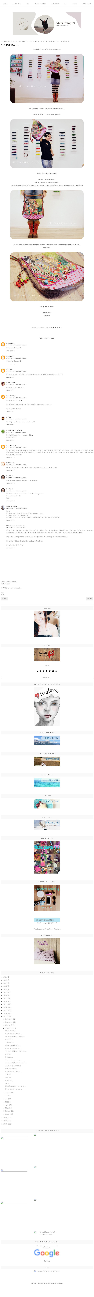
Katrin (9, 476)
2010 (5, 1124)
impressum (86, 3)
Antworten (10, 351)
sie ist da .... (9, 1057)
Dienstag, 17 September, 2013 (16, 508)
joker (37, 41)
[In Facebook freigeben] (55, 327)
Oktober (8, 1025)
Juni (6, 1099)
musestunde (11, 506)
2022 (5, 989)
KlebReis (10, 343)
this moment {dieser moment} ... (15, 1037)
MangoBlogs (58, 1283)
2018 (5, 1001)
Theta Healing (40, 3)
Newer (4, 598)
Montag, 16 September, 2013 (16, 345)
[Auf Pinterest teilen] (57, 327)
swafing (41, 185)
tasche (42, 41)
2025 (5, 980)
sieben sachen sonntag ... (13, 1034)
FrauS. (9, 369)
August (7, 1093)
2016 (5, 1007)
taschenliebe (50, 41)
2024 (5, 983)
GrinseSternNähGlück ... (13, 1045)
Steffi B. (10, 462)
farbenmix (21, 41)
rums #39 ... (9, 1039)
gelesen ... (8, 1083)
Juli (6, 1096)
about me (17, 3)
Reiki (27, 3)
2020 (5, 995)
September (9, 1028)
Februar (7, 1111)
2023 (5, 986)
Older (89, 598)
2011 (5, 1121)
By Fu (8, 417)
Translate (47, 1261)
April (7, 1105)
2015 (5, 1010)
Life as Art (11, 382)
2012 (5, 1118)
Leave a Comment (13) (40, 327)
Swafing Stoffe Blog (16, 525)
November (8, 1022)
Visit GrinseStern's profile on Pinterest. (47, 929)
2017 (5, 1004)
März (7, 1108)
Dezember (8, 1019)
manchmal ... (9, 1077)
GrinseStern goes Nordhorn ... (15, 1086)
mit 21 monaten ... (11, 1031)
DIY (65, 3)
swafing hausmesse (45, 108)
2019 (5, 998)
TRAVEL (74, 3)
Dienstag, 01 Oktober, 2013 (15, 527)
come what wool (14, 430)
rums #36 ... (9, 1080)
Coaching (55, 3)
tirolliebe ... (8, 1074)
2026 (5, 977)
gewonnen (30, 41)
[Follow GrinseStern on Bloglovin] (47, 706)
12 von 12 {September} (13, 1066)
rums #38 (8, 1054)
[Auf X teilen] (54, 327)
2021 (5, 992)
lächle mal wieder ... (11, 1068)
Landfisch (11, 445)
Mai (6, 1102)
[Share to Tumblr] (62, 327)
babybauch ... (9, 1042)
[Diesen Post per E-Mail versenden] (51, 327)
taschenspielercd (62, 41)
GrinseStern (43, 1283)
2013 (5, 1016)
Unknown (10, 395)
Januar (7, 1114)
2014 (5, 1013)
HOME (5, 3)
